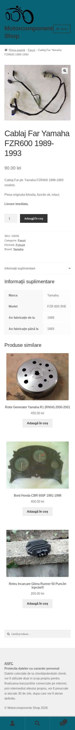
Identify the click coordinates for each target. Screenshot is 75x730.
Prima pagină (17, 50)
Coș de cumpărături (58, 720)
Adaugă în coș (33, 218)
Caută (37, 723)
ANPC (8, 663)
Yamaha (18, 249)
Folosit (20, 244)
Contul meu (12, 723)
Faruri (31, 50)
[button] (65, 71)
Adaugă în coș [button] (37, 423)
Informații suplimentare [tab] (19, 268)
